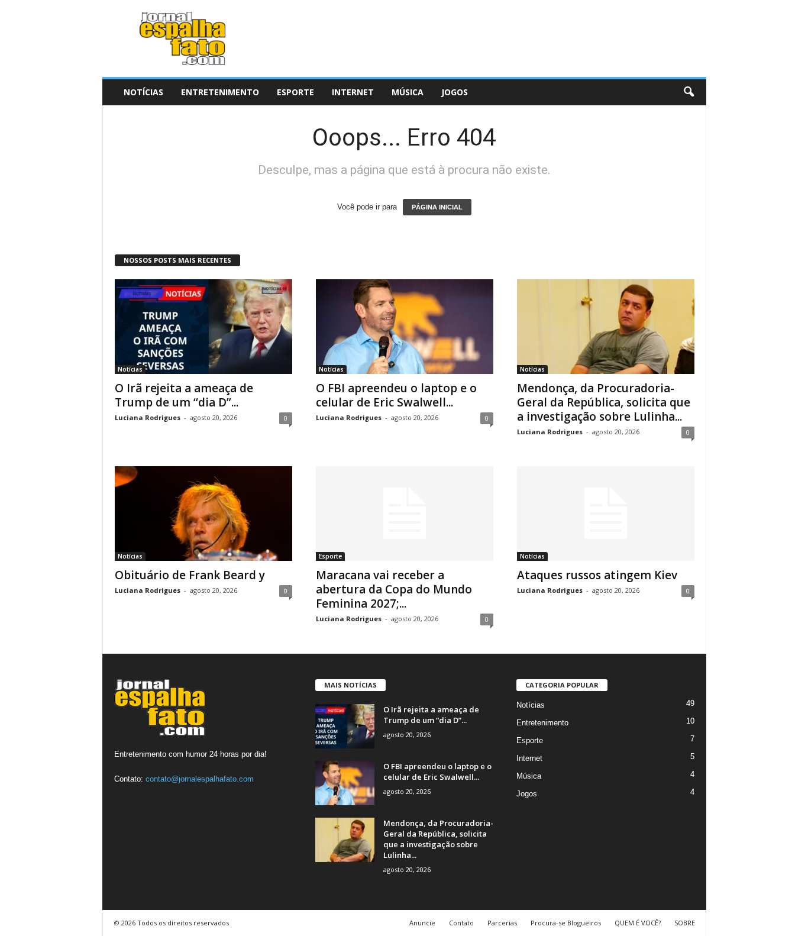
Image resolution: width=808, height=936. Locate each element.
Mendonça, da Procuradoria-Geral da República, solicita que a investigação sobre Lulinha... (603, 402)
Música (408, 92)
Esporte (295, 92)
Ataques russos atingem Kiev (597, 575)
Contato (461, 922)
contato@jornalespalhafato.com (200, 778)
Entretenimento (220, 92)
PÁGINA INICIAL (437, 207)
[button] (689, 92)
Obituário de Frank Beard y (190, 575)
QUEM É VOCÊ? (638, 922)
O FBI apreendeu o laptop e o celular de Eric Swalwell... (396, 395)
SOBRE (684, 922)
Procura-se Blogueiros (566, 922)
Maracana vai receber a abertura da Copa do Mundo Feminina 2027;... (394, 589)
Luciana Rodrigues (147, 417)
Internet (353, 92)
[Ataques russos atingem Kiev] (605, 513)
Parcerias (502, 922)
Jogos (454, 92)
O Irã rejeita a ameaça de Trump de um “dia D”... (184, 395)
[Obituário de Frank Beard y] (203, 513)
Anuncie (422, 922)
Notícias (143, 92)
